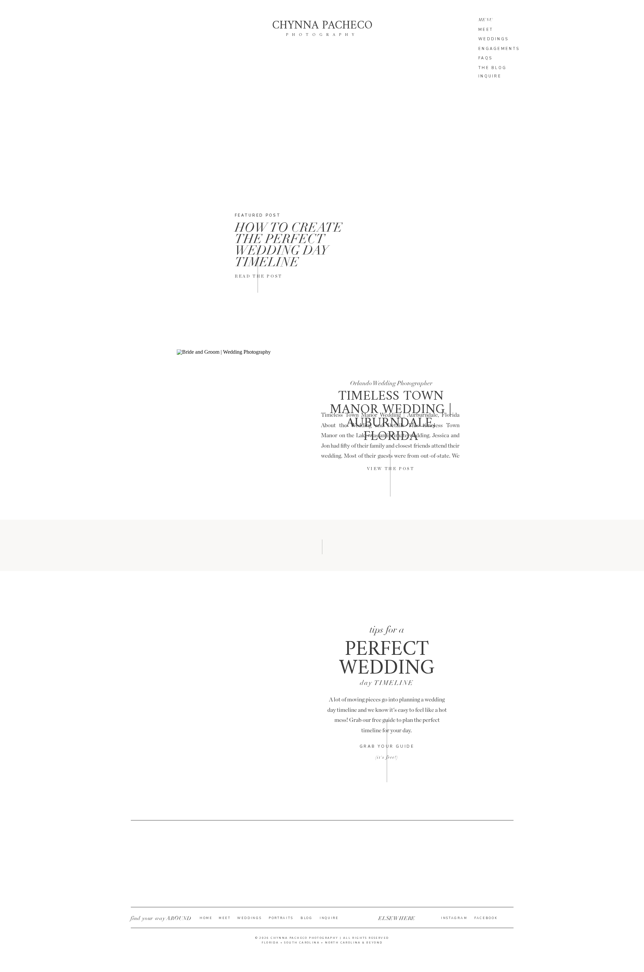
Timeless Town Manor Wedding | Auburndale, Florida (390, 416)
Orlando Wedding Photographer (391, 383)
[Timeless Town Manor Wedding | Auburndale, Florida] (240, 430)
